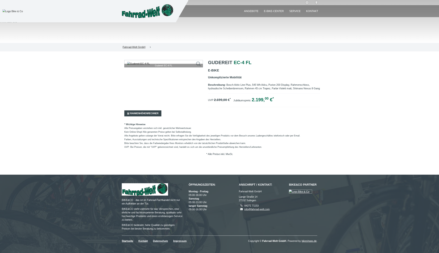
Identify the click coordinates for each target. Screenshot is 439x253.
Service (295, 11)
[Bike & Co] (300, 192)
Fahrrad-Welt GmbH (134, 47)
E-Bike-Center (274, 11)
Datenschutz (160, 240)
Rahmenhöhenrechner (143, 113)
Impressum (180, 240)
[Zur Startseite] (147, 11)
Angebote (251, 11)
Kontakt (312, 11)
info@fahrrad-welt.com (257, 209)
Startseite (127, 240)
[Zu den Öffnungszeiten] (307, 2)
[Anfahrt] (316, 2)
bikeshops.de (309, 240)
